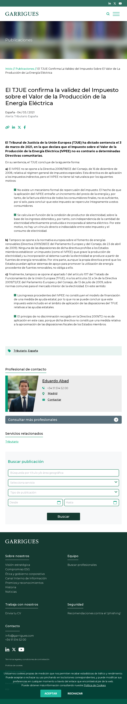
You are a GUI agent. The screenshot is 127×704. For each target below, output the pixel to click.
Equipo (72, 556)
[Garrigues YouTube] (21, 649)
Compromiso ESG (17, 569)
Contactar (54, 399)
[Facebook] (25, 127)
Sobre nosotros (17, 556)
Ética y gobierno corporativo (25, 574)
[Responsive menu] (116, 14)
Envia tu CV (13, 613)
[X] (19, 127)
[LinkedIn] (13, 127)
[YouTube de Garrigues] (120, 3)
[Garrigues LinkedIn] (7, 649)
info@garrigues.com (19, 635)
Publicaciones (25, 68)
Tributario (20, 350)
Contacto (12, 626)
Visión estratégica (17, 564)
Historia (10, 587)
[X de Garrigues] (114, 3)
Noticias (11, 591)
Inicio (8, 68)
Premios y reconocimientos (24, 582)
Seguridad (75, 604)
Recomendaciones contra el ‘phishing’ (94, 613)
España (33, 350)
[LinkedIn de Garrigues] (109, 3)
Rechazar (75, 693)
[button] (7, 127)
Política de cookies (13, 665)
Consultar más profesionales (32, 420)
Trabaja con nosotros (21, 604)
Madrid (52, 393)
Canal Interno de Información (26, 578)
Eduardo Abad (55, 381)
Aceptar (50, 693)
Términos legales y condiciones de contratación (27, 659)
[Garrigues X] (14, 649)
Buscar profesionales (82, 564)
